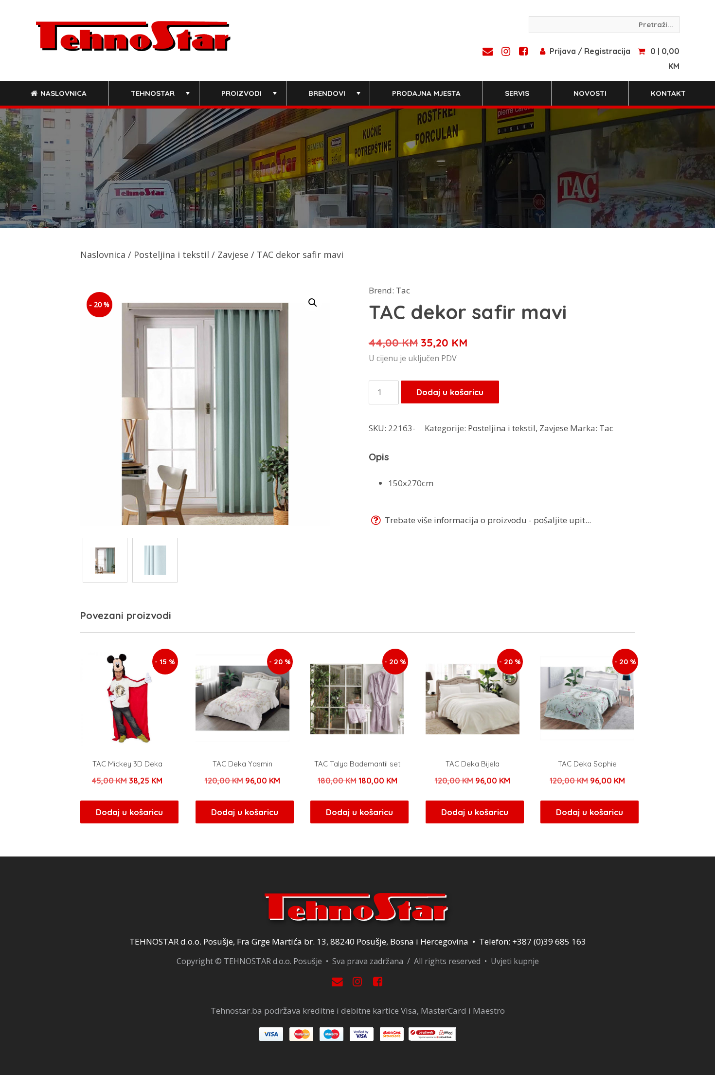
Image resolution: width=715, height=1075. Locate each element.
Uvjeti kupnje (515, 961)
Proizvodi (250, 97)
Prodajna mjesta (426, 93)
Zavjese (233, 254)
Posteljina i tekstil (171, 254)
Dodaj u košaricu (449, 392)
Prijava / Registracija (590, 51)
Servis (517, 93)
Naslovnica (62, 93)
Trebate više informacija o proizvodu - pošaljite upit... (487, 520)
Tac (403, 290)
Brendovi (335, 97)
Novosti (590, 93)
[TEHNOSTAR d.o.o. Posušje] (133, 35)
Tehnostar (161, 97)
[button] (313, 302)
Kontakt (668, 93)
